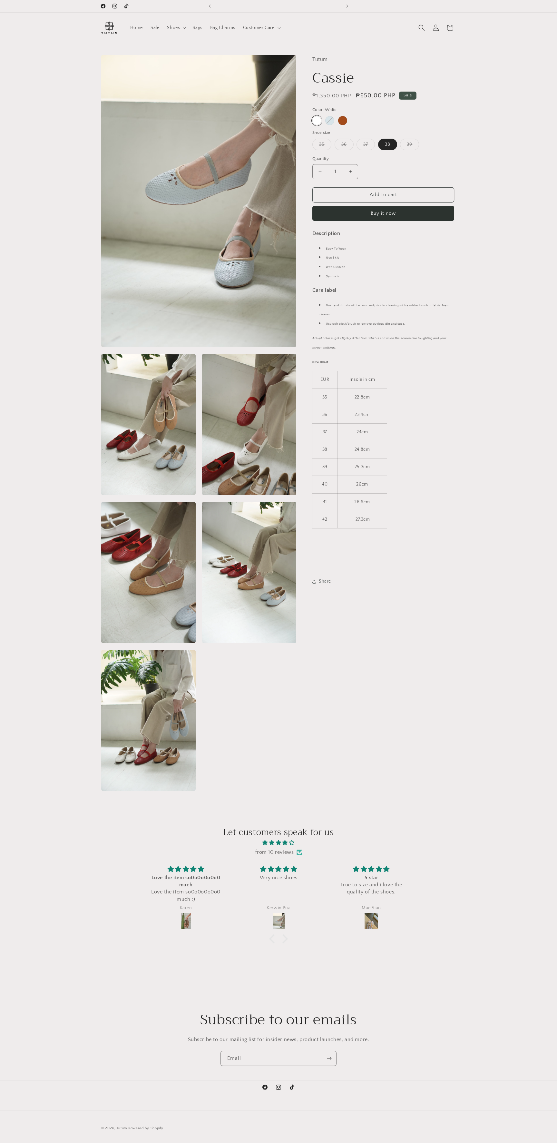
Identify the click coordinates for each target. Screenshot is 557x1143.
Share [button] (325, 581)
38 (387, 144)
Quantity (320, 158)
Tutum (122, 1128)
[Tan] (342, 120)
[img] (278, 843)
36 (347, 146)
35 (325, 146)
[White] (316, 120)
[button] (176, 27)
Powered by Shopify (145, 1128)
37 (369, 146)
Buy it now (383, 213)
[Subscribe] (329, 1058)
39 (413, 146)
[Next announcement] (347, 6)
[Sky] (329, 120)
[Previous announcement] (210, 6)
